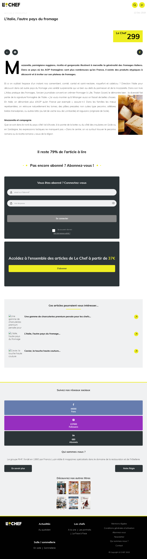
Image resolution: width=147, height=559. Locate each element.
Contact (119, 545)
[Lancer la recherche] (135, 5)
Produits (20, 13)
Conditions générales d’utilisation (119, 528)
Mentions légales (119, 523)
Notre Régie (129, 468)
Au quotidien (44, 529)
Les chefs (79, 523)
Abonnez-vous (119, 532)
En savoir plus (18, 468)
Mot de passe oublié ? (62, 233)
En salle (37, 548)
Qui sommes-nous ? (119, 541)
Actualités (44, 523)
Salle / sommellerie (44, 542)
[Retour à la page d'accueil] (14, 524)
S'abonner (62, 268)
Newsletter (119, 537)
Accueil (8, 13)
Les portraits (85, 529)
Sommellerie (50, 548)
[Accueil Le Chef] (11, 5)
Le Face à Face (79, 533)
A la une (72, 529)
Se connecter (62, 218)
